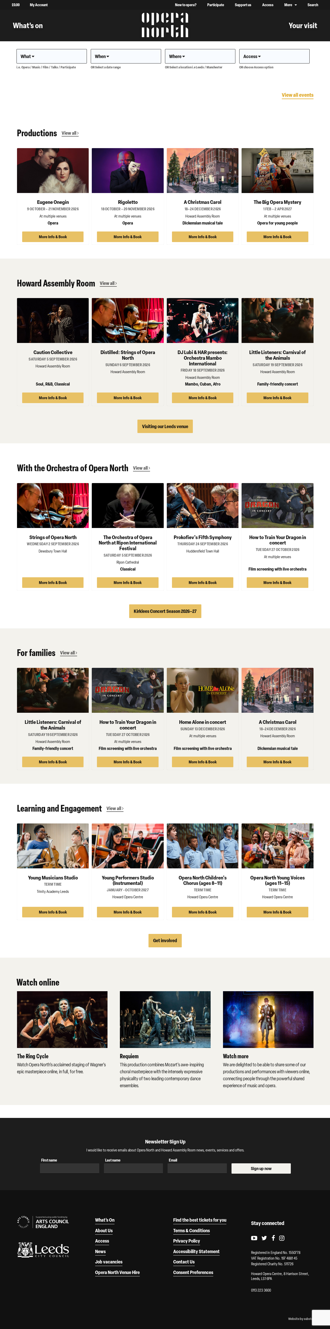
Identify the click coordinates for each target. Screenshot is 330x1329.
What (26, 56)
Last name (112, 1160)
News (100, 1251)
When (100, 56)
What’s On (104, 1220)
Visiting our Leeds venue (165, 426)
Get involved (165, 940)
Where (175, 56)
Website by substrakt (302, 1319)
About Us (104, 1230)
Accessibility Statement (196, 1251)
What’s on (28, 25)
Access (268, 4)
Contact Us (184, 1262)
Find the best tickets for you (199, 1220)
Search (313, 4)
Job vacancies (108, 1262)
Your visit (303, 25)
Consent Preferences (193, 1272)
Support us (243, 4)
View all (69, 133)
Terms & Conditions (191, 1230)
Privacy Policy (186, 1241)
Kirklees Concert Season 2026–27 (165, 611)
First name (49, 1160)
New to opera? (185, 4)
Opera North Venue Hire (117, 1272)
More (288, 4)
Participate (215, 4)
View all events (298, 94)
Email (173, 1160)
